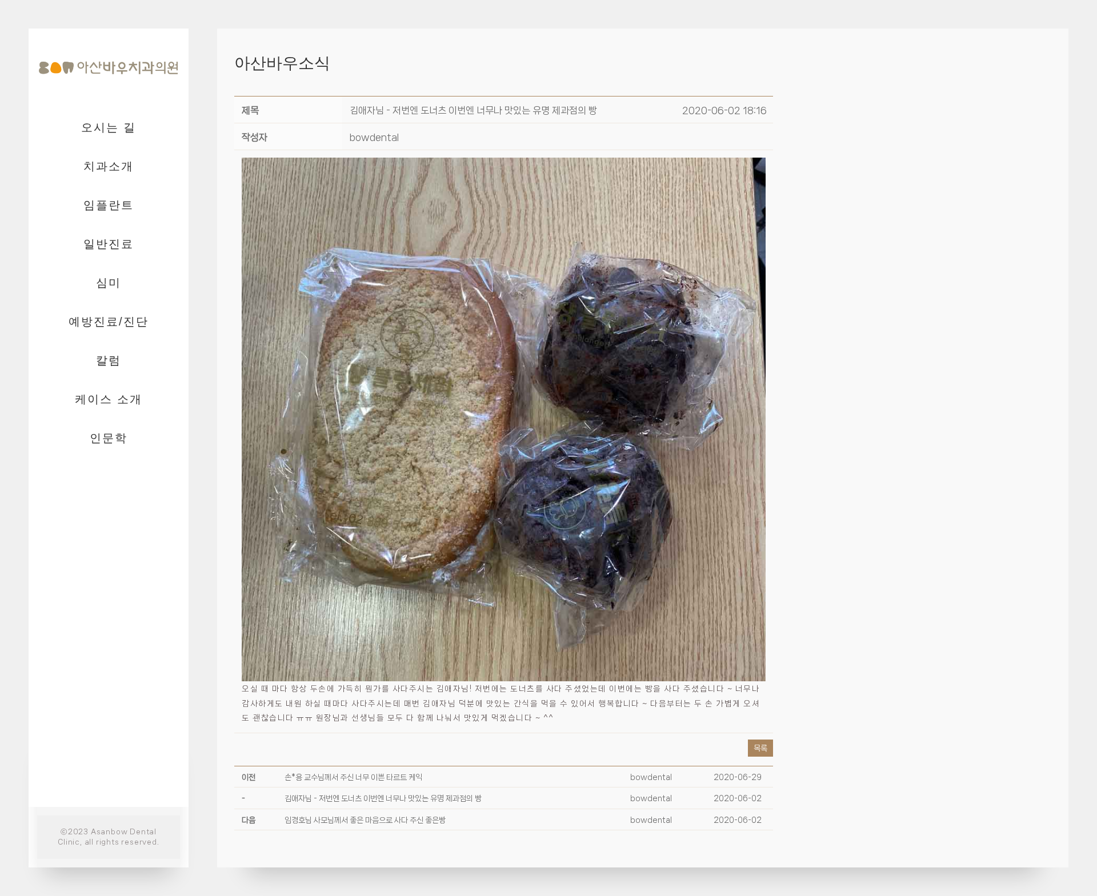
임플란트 (108, 205)
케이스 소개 (108, 399)
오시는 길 (108, 127)
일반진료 (108, 244)
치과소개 (108, 166)
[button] (374, 137)
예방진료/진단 (109, 321)
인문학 (108, 438)
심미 (108, 282)
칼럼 (108, 360)
